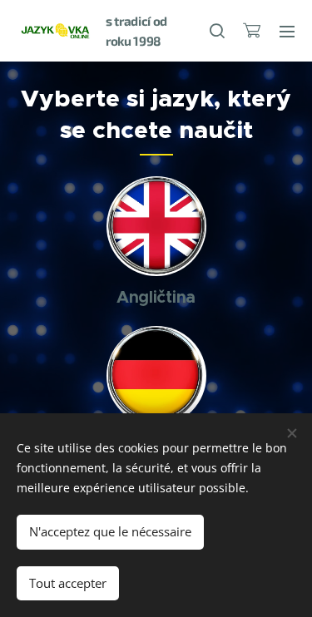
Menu (287, 30)
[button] (216, 31)
